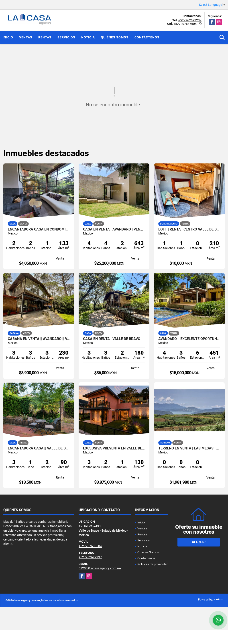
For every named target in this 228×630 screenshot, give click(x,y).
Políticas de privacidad (152, 564)
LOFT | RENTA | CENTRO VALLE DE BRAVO (189, 229)
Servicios (66, 37)
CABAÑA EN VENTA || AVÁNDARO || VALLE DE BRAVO (39, 339)
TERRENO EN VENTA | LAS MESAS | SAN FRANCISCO (189, 448)
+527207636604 (185, 24)
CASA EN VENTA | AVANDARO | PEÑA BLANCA (114, 229)
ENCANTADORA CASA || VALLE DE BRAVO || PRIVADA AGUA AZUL (39, 448)
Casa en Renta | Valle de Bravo (111, 339)
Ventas (25, 37)
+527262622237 (190, 20)
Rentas (44, 37)
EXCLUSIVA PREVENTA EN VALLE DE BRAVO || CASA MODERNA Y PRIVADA (114, 448)
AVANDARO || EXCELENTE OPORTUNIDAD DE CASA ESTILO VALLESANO (189, 339)
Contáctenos (146, 37)
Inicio (8, 37)
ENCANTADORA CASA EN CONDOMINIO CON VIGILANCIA (39, 229)
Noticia (88, 37)
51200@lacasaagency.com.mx (100, 568)
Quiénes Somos (114, 37)
